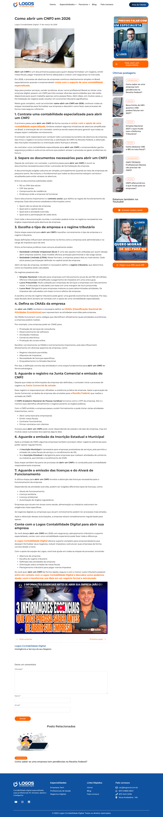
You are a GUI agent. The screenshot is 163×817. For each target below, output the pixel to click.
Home (53, 4)
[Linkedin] (29, 802)
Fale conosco (107, 4)
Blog (94, 4)
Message (19, 669)
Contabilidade (21, 758)
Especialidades (67, 4)
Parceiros (83, 4)
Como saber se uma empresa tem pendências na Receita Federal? (51, 761)
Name (18, 696)
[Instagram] (22, 802)
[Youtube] (15, 802)
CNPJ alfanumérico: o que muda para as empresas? (135, 186)
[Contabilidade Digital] (23, 4)
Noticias (130, 101)
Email (17, 705)
